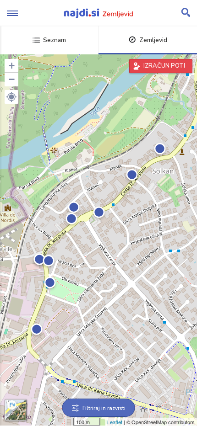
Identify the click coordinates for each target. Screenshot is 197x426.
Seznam (54, 40)
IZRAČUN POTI (164, 66)
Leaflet (114, 422)
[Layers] (15, 410)
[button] (11, 97)
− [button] (12, 79)
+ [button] (12, 65)
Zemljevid (153, 40)
